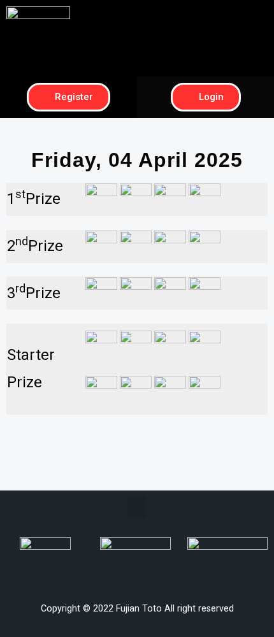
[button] (206, 16)
